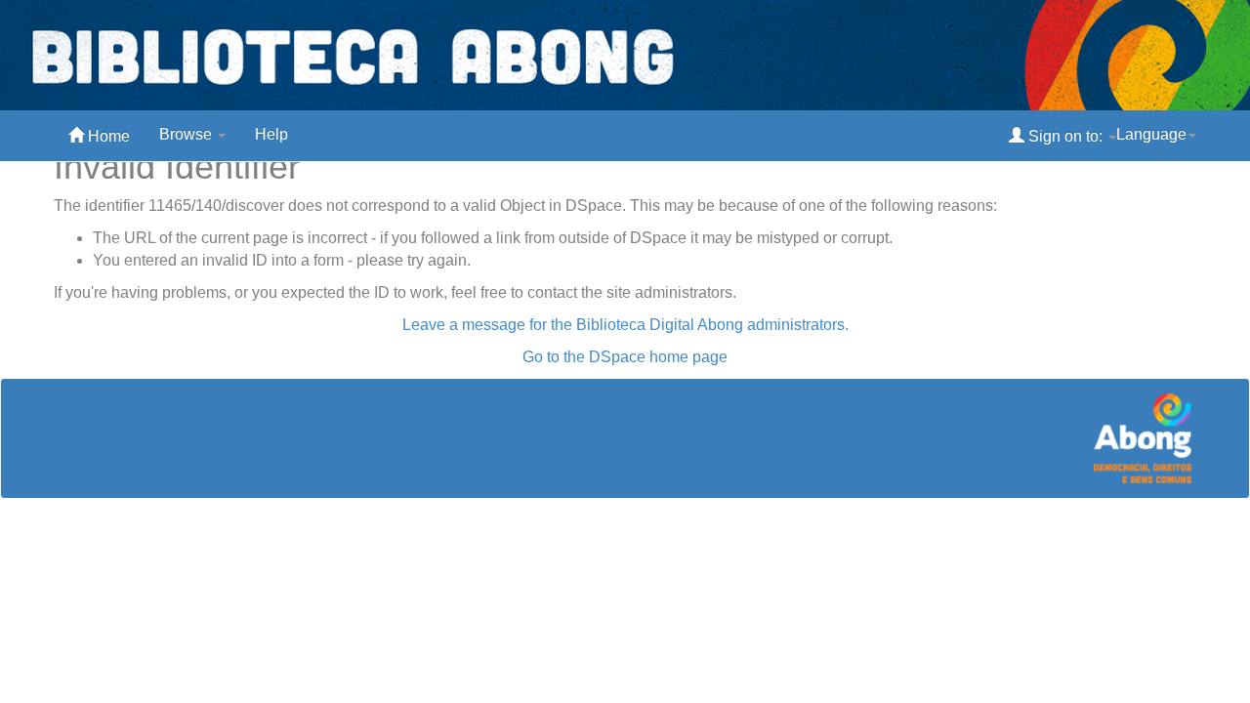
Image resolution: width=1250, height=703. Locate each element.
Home (107, 136)
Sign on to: (1065, 136)
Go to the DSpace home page (625, 357)
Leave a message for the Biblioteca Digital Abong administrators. (625, 324)
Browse (187, 134)
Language (1151, 134)
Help (271, 134)
